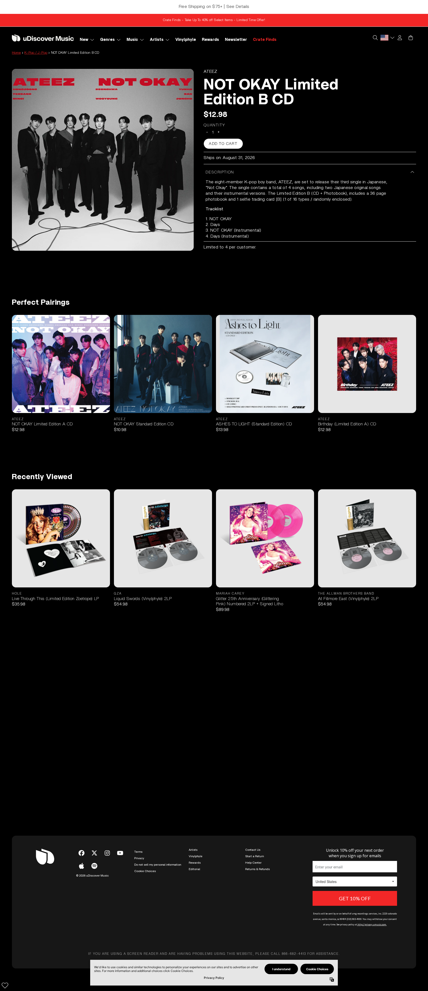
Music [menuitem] (132, 40)
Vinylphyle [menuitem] (185, 40)
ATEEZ (210, 71)
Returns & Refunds (257, 869)
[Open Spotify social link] (94, 865)
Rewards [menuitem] (210, 40)
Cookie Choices (145, 871)
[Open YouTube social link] (120, 853)
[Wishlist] (5, 985)
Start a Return (254, 856)
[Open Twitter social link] (94, 853)
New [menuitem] (84, 40)
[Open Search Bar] (375, 37)
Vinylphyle (195, 856)
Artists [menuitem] (156, 40)
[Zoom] (103, 160)
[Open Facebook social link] (81, 853)
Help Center (253, 862)
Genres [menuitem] (107, 40)
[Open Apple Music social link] (81, 865)
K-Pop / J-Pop (35, 53)
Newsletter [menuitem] (236, 40)
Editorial (194, 869)
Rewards (195, 862)
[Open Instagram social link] (107, 853)
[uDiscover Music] (43, 37)
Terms (138, 851)
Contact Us (252, 849)
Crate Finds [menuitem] (264, 40)
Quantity (214, 125)
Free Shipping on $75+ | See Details (214, 6)
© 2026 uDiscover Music (92, 875)
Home (16, 53)
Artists (193, 849)
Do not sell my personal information (157, 864)
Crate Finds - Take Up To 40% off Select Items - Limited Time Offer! (214, 20)
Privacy (139, 858)
